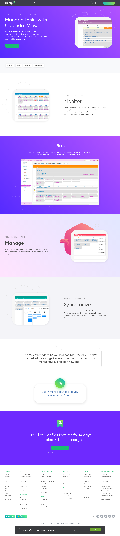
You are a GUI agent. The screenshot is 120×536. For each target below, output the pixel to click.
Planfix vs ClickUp (106, 479)
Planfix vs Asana (106, 476)
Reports (7, 488)
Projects (7, 476)
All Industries (23, 508)
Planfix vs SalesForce (107, 488)
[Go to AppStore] (10, 516)
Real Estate (23, 502)
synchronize (39, 65)
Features (86, 479)
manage (27, 65)
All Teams (44, 492)
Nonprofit (44, 507)
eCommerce (23, 499)
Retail (21, 497)
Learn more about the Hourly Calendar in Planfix (60, 393)
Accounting (23, 504)
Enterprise (44, 499)
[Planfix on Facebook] (101, 516)
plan (18, 65)
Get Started (109, 3)
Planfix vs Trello (105, 486)
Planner (7, 479)
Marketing (44, 474)
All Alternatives (105, 499)
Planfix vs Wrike (105, 491)
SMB (42, 504)
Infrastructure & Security (67, 523)
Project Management (26, 474)
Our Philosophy (88, 474)
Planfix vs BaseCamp (107, 495)
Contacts (8, 486)
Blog (64, 481)
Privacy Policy (55, 523)
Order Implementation (69, 491)
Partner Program (68, 496)
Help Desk (44, 486)
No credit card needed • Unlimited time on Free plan (60, 453)
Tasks (6, 484)
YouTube (65, 484)
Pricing (86, 484)
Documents (87, 486)
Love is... (86, 497)
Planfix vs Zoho (105, 474)
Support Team (24, 486)
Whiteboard (23, 481)
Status (78, 523)
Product (43, 484)
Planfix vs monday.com (108, 484)
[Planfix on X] (105, 516)
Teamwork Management (48, 481)
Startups (43, 502)
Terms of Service (44, 523)
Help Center (66, 479)
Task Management (25, 476)
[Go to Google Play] (21, 516)
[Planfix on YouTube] (109, 516)
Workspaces (8, 495)
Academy (66, 476)
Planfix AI (7, 474)
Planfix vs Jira (105, 481)
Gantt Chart (8, 481)
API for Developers (68, 498)
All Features (8, 499)
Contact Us (66, 474)
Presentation (87, 476)
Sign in (86, 491)
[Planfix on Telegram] (113, 516)
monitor (9, 65)
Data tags (8, 493)
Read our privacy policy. (79, 529)
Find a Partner (67, 493)
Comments (8, 491)
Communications (25, 484)
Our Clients (87, 481)
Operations (44, 488)
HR (42, 479)
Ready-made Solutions (26, 490)
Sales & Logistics (46, 476)
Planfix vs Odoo (105, 493)
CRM (21, 479)
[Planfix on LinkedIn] (97, 516)
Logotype (87, 495)
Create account (88, 488)
